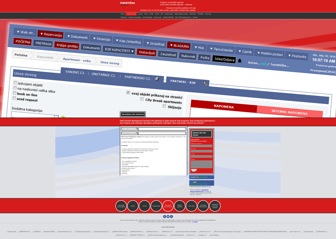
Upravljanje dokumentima (203, 205)
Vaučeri (145, 206)
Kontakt (151, 14)
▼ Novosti (140, 14)
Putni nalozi (191, 206)
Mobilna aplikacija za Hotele (181, 14)
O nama (146, 14)
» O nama (195, 221)
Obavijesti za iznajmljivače (135, 17)
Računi (133, 206)
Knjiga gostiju (156, 206)
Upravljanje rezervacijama (121, 205)
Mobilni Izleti (193, 14)
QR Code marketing (147, 17)
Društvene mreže (169, 14)
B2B (162, 14)
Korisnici (157, 14)
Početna (123, 14)
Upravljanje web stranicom (168, 205)
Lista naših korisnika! (168, 227)
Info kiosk (195, 17)
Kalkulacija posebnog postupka (215, 206)
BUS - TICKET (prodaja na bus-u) (183, 17)
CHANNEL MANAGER (168, 17)
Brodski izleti (124, 17)
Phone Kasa (208, 14)
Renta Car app (157, 17)
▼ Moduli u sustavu (131, 14)
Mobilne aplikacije (179, 205)
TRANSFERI (200, 14)
